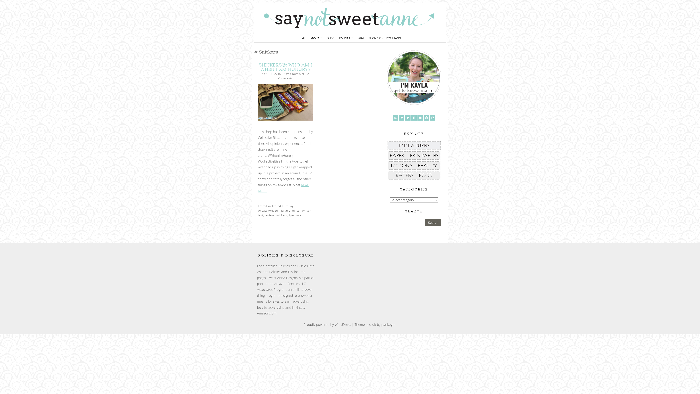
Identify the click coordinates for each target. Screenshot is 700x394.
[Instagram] (432, 118)
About (314, 38)
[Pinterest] (426, 118)
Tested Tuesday (282, 206)
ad (293, 210)
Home (301, 38)
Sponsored (296, 215)
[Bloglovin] (401, 118)
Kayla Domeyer (294, 74)
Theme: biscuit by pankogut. (375, 324)
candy (301, 210)
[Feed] (395, 118)
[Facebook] (414, 118)
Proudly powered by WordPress (327, 324)
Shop (330, 38)
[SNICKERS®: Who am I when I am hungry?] (285, 119)
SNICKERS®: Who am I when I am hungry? (285, 67)
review (269, 215)
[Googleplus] (420, 118)
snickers (281, 215)
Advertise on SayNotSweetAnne (380, 38)
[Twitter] (408, 118)
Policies (344, 38)
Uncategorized (268, 210)
